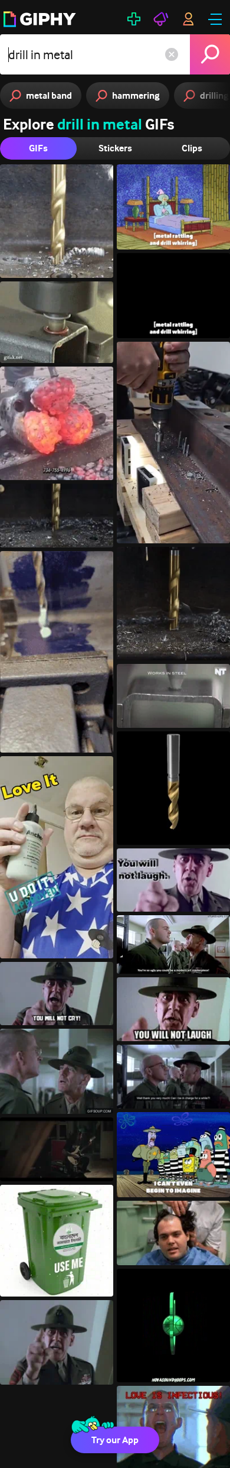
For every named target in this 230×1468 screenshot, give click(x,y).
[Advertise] (161, 19)
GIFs (38, 148)
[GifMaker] (134, 19)
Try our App (115, 1440)
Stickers (115, 148)
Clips (192, 148)
